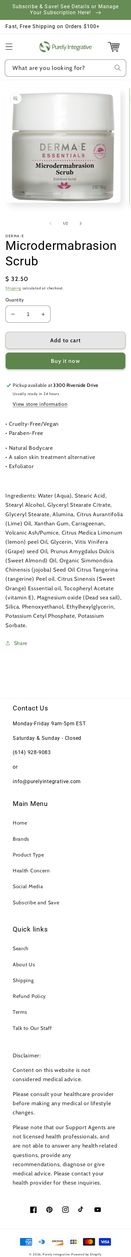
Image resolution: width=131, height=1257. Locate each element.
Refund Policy (29, 996)
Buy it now (65, 360)
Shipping (13, 288)
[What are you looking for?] (118, 68)
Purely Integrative (56, 1254)
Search (21, 948)
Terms (20, 1012)
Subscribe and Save (36, 902)
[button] (9, 47)
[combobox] (65, 68)
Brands (21, 839)
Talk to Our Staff (32, 1028)
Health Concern (31, 870)
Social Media (28, 886)
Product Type (28, 854)
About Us (24, 964)
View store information (40, 404)
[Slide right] (80, 223)
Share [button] (20, 643)
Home (20, 823)
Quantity (14, 300)
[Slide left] (51, 223)
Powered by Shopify (86, 1254)
